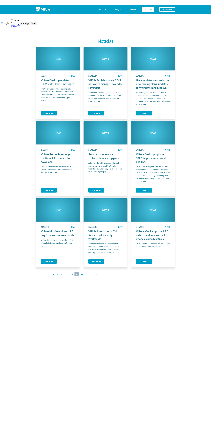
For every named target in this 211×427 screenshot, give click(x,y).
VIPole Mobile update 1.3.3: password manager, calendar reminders (105, 84)
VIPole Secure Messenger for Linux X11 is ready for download (56, 158)
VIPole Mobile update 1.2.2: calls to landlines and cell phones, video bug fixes (152, 235)
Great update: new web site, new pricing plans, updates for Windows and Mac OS (152, 84)
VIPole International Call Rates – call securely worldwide (102, 235)
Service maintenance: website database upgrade (104, 156)
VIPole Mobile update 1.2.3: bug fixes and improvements (57, 233)
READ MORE (48, 113)
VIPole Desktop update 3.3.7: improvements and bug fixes (151, 158)
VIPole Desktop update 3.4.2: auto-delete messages (57, 82)
